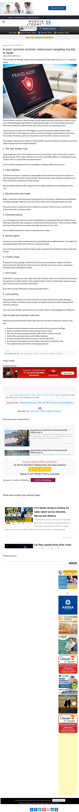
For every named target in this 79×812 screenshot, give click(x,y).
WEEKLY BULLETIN (33, 18)
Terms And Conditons (25, 803)
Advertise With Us (55, 803)
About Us (47, 803)
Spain (65, 59)
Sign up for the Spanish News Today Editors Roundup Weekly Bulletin (36, 395)
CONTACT (10, 18)
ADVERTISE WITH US (20, 18)
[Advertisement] (67, 765)
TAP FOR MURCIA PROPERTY (40, 37)
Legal (42, 803)
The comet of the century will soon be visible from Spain (41, 353)
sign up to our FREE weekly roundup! (43, 411)
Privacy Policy (35, 803)
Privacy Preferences (58, 800)
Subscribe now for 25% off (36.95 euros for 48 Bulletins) (46, 402)
